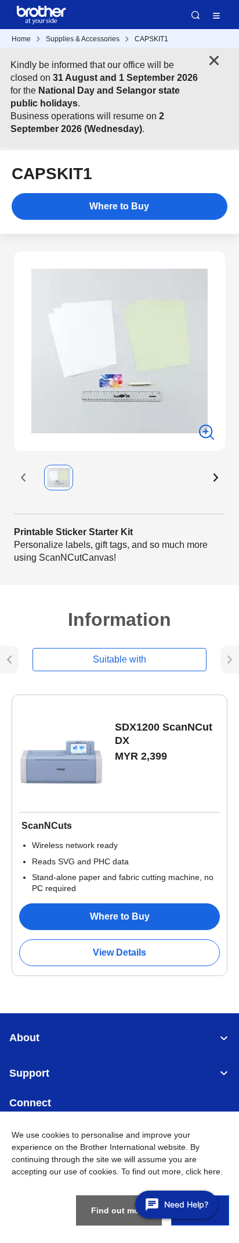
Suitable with (119, 659)
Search (195, 15)
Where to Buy (119, 206)
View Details (119, 952)
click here (203, 1171)
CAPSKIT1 (151, 39)
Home (21, 39)
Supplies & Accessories (82, 39)
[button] (23, 477)
